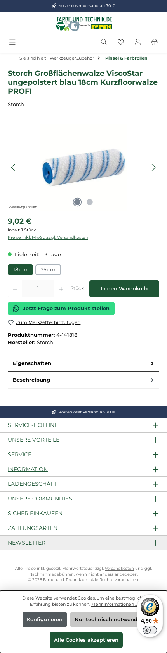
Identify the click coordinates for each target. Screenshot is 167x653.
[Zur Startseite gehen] (83, 24)
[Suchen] (104, 42)
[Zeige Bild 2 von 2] (90, 202)
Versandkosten (119, 568)
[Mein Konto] (137, 42)
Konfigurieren (45, 619)
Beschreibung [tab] (31, 380)
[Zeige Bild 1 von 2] (77, 202)
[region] (83, 167)
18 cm (20, 270)
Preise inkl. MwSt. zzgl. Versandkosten (48, 237)
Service (19, 454)
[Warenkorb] (154, 42)
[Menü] (12, 42)
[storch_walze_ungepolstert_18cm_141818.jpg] (83, 167)
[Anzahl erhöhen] (61, 288)
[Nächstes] (153, 167)
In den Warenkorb (124, 288)
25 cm (48, 270)
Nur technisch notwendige (110, 619)
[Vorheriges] (13, 167)
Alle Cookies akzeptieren (86, 640)
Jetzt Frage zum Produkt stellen (66, 308)
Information (28, 469)
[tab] (83, 363)
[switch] (150, 630)
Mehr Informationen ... (114, 604)
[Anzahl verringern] (15, 288)
